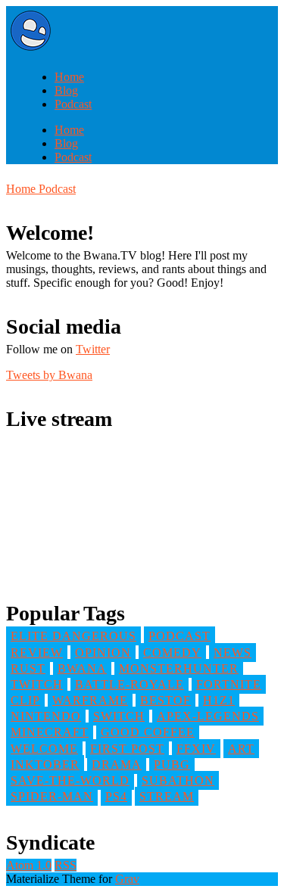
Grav (127, 878)
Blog (66, 90)
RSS (65, 865)
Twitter (93, 349)
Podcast (73, 104)
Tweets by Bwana (49, 374)
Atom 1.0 (28, 865)
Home (69, 76)
